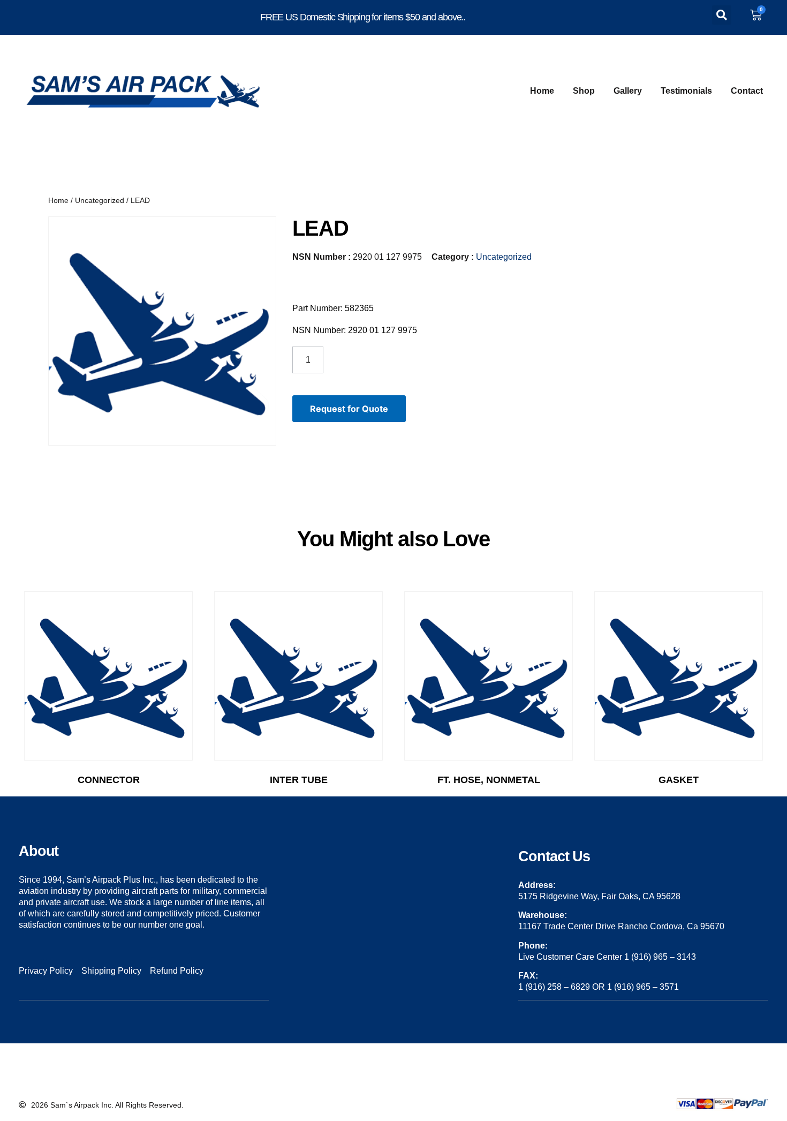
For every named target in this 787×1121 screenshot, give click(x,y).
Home (542, 90)
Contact (747, 90)
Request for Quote (349, 408)
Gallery (628, 90)
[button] (721, 15)
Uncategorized (99, 200)
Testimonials (686, 90)
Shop (584, 90)
